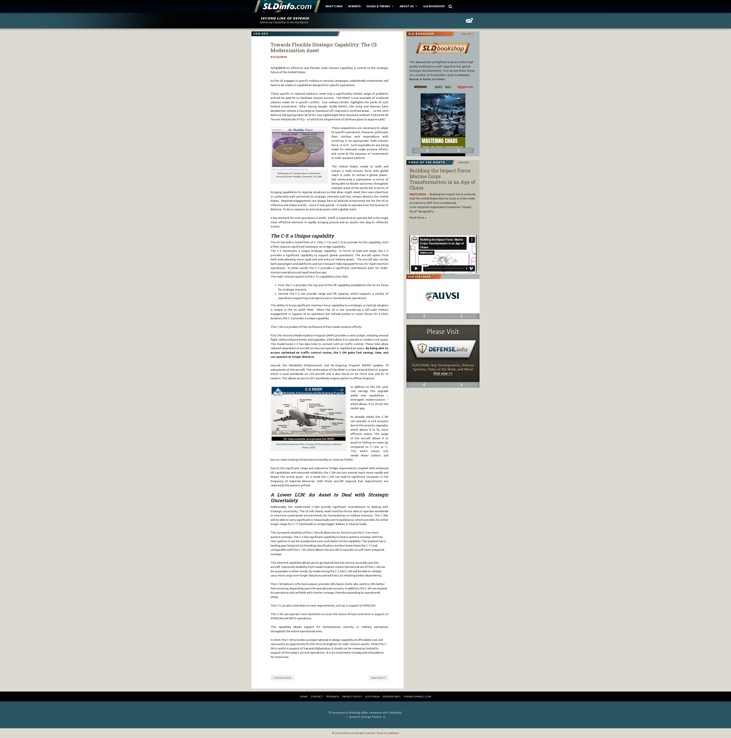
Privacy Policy (352, 696)
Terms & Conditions (387, 733)
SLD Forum (372, 696)
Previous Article (283, 678)
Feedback (332, 696)
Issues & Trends (378, 6)
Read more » (417, 217)
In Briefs (354, 6)
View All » (467, 33)
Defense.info (392, 696)
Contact (317, 696)
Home (304, 696)
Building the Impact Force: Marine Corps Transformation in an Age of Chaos (442, 179)
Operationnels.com (417, 696)
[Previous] (427, 150)
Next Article (378, 678)
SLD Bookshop (434, 6)
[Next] (458, 150)
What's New (333, 6)
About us (407, 6)
